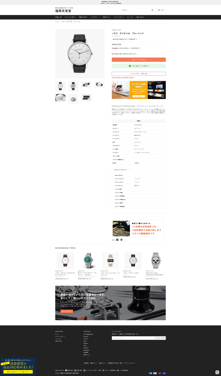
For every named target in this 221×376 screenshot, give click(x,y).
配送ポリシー (94, 363)
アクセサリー (95, 17)
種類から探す (83, 17)
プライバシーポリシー (130, 363)
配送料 (116, 54)
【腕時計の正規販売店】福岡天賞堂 (69, 373)
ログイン (103, 3)
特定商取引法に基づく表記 (115, 363)
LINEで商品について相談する (140, 66)
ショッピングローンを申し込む (139, 73)
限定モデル (106, 17)
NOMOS (86, 343)
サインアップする (160, 338)
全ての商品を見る (88, 334)
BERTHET (86, 348)
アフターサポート (119, 17)
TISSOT (86, 338)
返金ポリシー (87, 354)
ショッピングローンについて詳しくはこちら (123, 77)
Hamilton (86, 336)
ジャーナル (130, 17)
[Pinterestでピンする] (121, 240)
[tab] (120, 170)
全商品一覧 (58, 17)
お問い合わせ (140, 17)
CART (162, 10)
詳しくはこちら (66, 311)
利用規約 (86, 352)
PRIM (85, 345)
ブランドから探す (70, 17)
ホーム (57, 21)
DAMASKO (86, 350)
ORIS (85, 341)
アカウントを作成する (115, 3)
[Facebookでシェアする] (117, 240)
